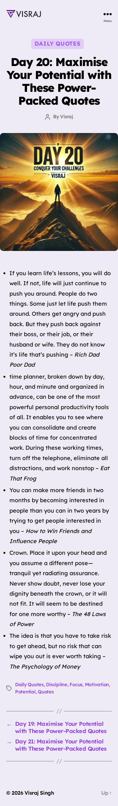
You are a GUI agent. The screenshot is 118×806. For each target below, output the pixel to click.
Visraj (66, 117)
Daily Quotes (58, 43)
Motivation (97, 684)
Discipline (56, 684)
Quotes (45, 692)
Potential (25, 692)
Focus (76, 684)
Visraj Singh (39, 793)
